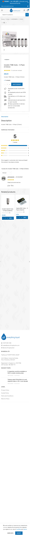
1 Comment (17, 375)
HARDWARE (14, 19)
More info (10, 533)
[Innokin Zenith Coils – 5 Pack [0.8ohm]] (8, 201)
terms (25, 529)
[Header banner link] (15, 2)
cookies (18, 529)
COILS (21, 19)
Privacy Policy (5, 390)
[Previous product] (2, 23)
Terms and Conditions (7, 396)
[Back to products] (4, 23)
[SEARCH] (27, 14)
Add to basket (17, 84)
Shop (7, 19)
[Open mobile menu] (2, 10)
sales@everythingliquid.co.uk (11, 345)
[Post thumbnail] (3, 373)
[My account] (24, 10)
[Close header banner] (28, 2)
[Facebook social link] (28, 6)
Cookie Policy (5, 393)
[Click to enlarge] (4, 50)
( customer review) (16, 70)
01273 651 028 (7, 343)
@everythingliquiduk (8, 348)
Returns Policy (5, 398)
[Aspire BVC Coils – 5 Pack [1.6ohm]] (22, 201)
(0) (9, 212)
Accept (19, 533)
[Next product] (6, 23)
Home (2, 19)
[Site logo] (15, 10)
